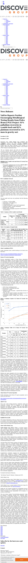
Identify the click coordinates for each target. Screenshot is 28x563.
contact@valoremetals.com (11, 483)
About (7, 20)
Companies (8, 21)
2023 (7, 29)
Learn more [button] (4, 562)
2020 (7, 32)
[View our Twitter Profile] (3, 2)
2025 (7, 27)
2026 (7, 25)
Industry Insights (6, 44)
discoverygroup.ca (16, 486)
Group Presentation (4, 537)
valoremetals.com (19, 480)
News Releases (6, 24)
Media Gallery (6, 35)
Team (7, 22)
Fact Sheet (3, 538)
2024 (7, 28)
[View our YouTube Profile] (3, 3)
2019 (7, 34)
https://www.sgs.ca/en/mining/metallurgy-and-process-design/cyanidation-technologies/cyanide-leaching (12, 254)
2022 (7, 30)
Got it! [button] (21, 559)
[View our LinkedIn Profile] (3, 1)
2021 (7, 31)
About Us (5, 18)
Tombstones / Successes (8, 23)
